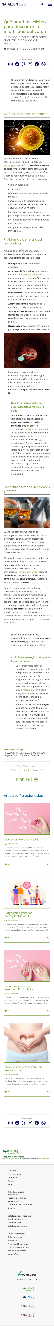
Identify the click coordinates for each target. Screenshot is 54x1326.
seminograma (11, 165)
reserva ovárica (30, 690)
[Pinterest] (37, 64)
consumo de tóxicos (28, 572)
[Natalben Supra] (27, 1297)
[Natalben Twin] (27, 1306)
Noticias (11, 1208)
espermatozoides (29, 274)
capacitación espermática (37, 429)
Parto (10, 1181)
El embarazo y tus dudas (20, 1205)
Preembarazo (14, 1174)
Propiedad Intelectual (18, 1244)
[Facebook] (17, 64)
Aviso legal (13, 1241)
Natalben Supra (15, 1219)
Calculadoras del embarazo (16, 1193)
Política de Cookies (17, 1251)
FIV (40, 439)
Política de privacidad (18, 1247)
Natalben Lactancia (17, 1226)
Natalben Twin (14, 1223)
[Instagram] (10, 64)
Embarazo (12, 1178)
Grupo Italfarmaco (17, 1234)
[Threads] (24, 64)
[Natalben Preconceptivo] (27, 1289)
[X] (30, 64)
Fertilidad (12, 1171)
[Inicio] (14, 4)
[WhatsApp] (43, 64)
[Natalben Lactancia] (27, 1315)
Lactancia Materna (17, 1198)
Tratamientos (13, 844)
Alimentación (14, 1201)
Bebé (10, 1185)
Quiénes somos (15, 1237)
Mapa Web (13, 1254)
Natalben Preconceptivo (19, 1216)
